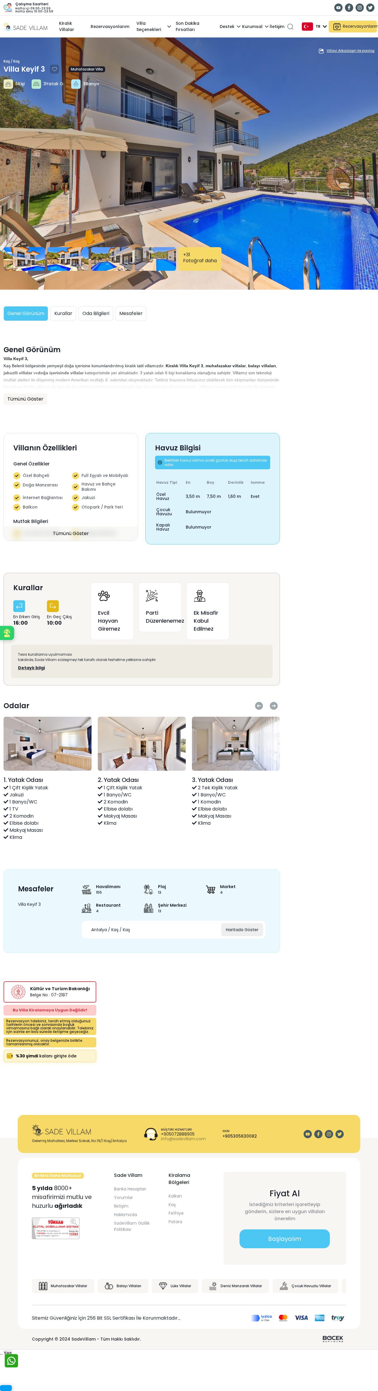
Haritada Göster (242, 930)
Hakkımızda (125, 1215)
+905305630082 (239, 1136)
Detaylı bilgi (31, 668)
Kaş (172, 1205)
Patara (175, 1222)
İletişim (121, 1206)
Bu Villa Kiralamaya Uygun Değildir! (50, 1010)
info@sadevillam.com (183, 1139)
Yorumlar (123, 1197)
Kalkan (175, 1196)
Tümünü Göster (71, 533)
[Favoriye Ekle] (54, 69)
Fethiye (176, 1213)
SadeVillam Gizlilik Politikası (132, 1226)
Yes (8, 1353)
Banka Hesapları (130, 1189)
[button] (7, 633)
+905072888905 (178, 1134)
